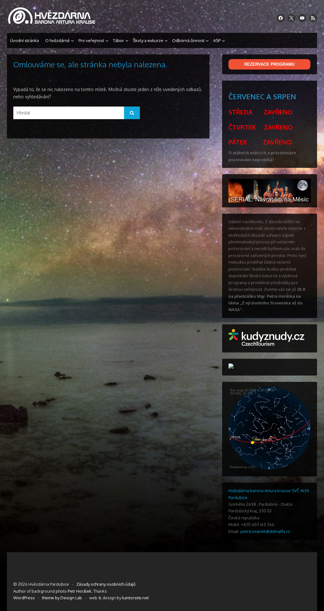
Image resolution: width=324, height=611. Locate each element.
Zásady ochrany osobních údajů (105, 584)
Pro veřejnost (91, 40)
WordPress (24, 597)
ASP (217, 40)
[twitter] (291, 18)
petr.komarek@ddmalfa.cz (265, 531)
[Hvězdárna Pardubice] (54, 23)
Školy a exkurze (148, 40)
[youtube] (302, 18)
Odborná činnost (188, 40)
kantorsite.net (135, 597)
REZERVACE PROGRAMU (269, 64)
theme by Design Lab (62, 597)
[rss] (313, 18)
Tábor (118, 40)
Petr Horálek (79, 591)
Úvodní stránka (24, 40)
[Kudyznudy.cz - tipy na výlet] (266, 344)
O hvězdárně (57, 40)
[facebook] (281, 18)
